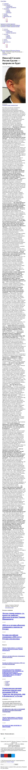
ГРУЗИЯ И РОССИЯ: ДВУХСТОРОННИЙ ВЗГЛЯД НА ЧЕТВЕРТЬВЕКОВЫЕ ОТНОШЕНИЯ (13, 710)
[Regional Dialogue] (10, 25)
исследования (6, 4)
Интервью (8, 12)
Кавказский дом (7, 16)
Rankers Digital (10, 761)
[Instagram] (9, 755)
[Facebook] (2, 755)
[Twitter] (13, 755)
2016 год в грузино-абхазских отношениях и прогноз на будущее (13, 627)
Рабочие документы (11, 7)
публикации (9, 6)
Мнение (8, 11)
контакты (5, 15)
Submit (16, 764)
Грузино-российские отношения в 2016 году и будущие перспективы (11, 637)
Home (3, 51)
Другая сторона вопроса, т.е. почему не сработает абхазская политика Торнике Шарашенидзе (13, 616)
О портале (5, 3)
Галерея (5, 13)
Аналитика (6, 8)
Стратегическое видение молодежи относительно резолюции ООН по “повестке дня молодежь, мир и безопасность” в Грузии (13, 692)
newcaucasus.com (9, 607)
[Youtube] (6, 755)
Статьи (8, 10)
